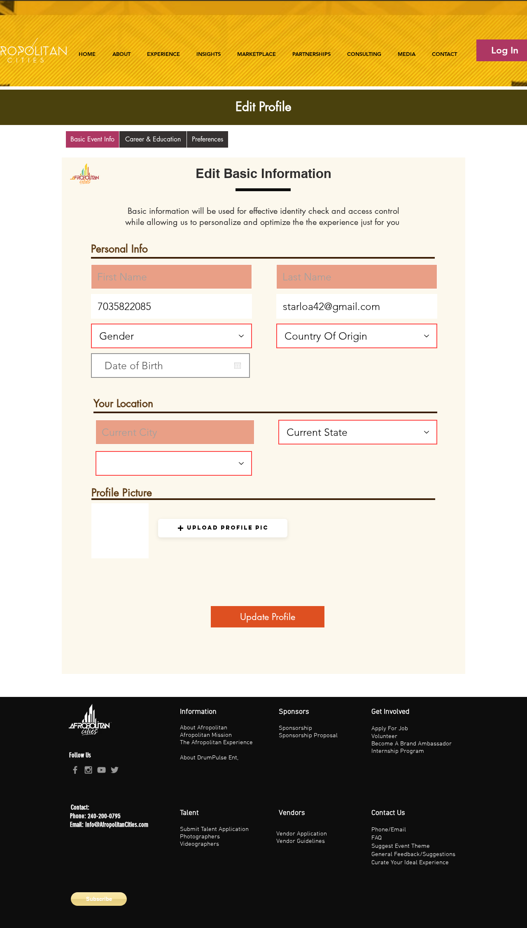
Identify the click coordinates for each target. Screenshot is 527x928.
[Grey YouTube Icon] (101, 770)
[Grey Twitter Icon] (115, 770)
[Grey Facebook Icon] (75, 770)
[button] (163, 50)
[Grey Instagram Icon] (88, 770)
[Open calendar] (237, 365)
